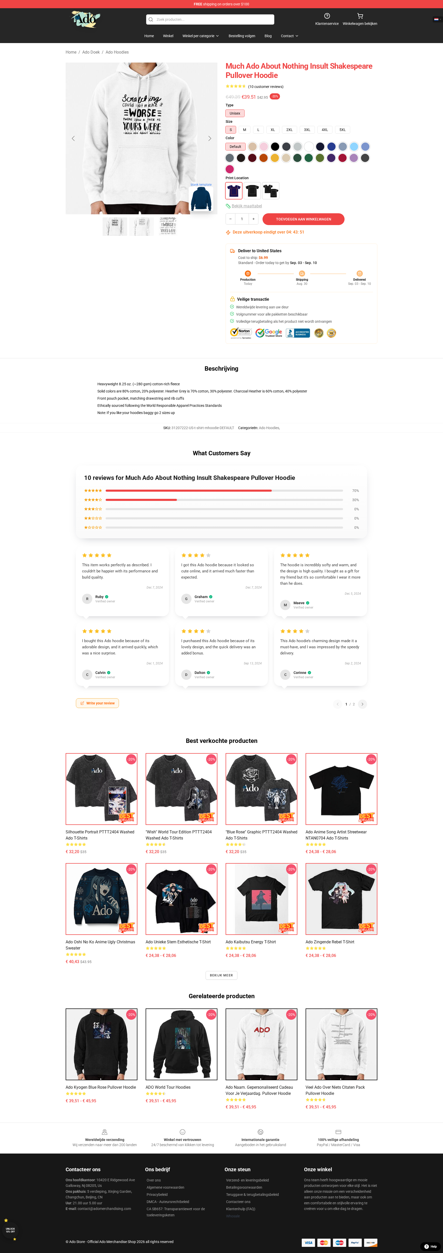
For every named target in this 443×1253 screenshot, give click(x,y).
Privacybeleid (157, 1195)
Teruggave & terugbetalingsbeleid (252, 1195)
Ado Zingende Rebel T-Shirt (330, 941)
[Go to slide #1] (115, 226)
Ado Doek (91, 52)
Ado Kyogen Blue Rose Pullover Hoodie (101, 1087)
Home (71, 52)
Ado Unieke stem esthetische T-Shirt (178, 941)
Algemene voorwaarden (165, 1187)
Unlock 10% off (10, 1230)
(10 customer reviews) (266, 87)
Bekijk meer (221, 975)
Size (229, 121)
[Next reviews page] (362, 704)
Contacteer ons (238, 1202)
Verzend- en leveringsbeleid (247, 1180)
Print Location (237, 178)
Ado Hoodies (117, 52)
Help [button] (434, 1246)
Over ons (154, 1180)
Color (230, 138)
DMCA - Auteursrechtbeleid (168, 1202)
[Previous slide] (73, 138)
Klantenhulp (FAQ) (240, 1209)
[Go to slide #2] (141, 226)
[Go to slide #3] (168, 226)
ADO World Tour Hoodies (168, 1087)
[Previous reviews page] (337, 704)
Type (230, 105)
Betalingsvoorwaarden (244, 1187)
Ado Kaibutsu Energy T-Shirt (251, 941)
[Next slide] (209, 138)
